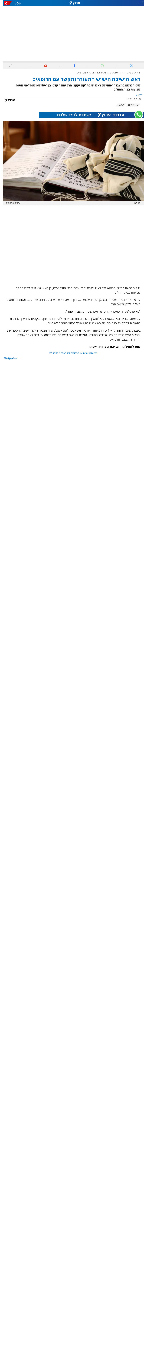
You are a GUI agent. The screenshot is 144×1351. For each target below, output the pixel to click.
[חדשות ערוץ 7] (72, 3)
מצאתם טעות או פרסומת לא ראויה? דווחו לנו (71, 353)
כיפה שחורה (125, 73)
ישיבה (118, 105)
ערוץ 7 (135, 73)
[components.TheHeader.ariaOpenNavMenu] (121, 3)
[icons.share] (5, 3)
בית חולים (131, 105)
